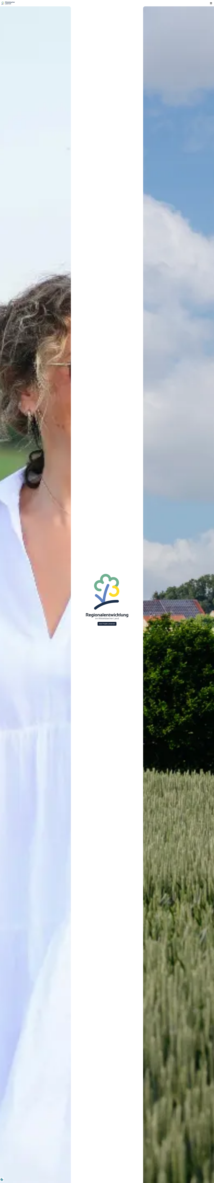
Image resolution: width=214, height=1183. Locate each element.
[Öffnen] (211, 3)
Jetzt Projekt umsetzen (107, 624)
